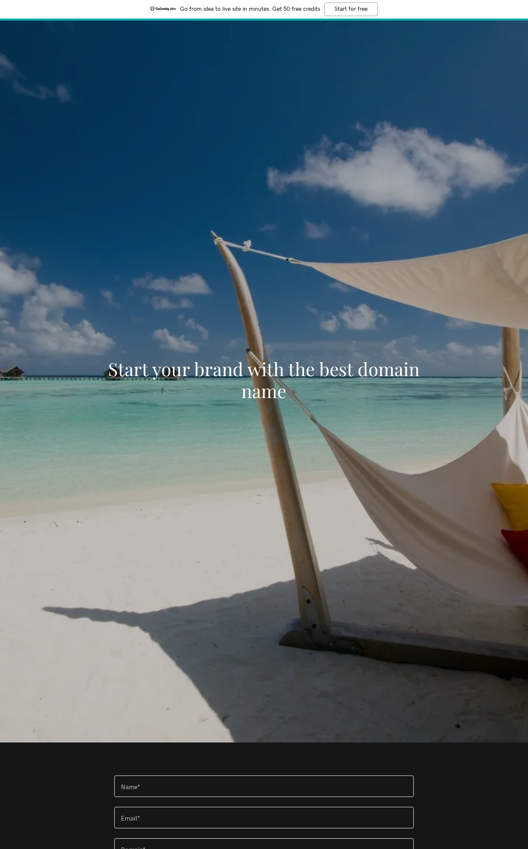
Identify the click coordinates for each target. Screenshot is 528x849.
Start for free (351, 9)
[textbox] (263, 786)
